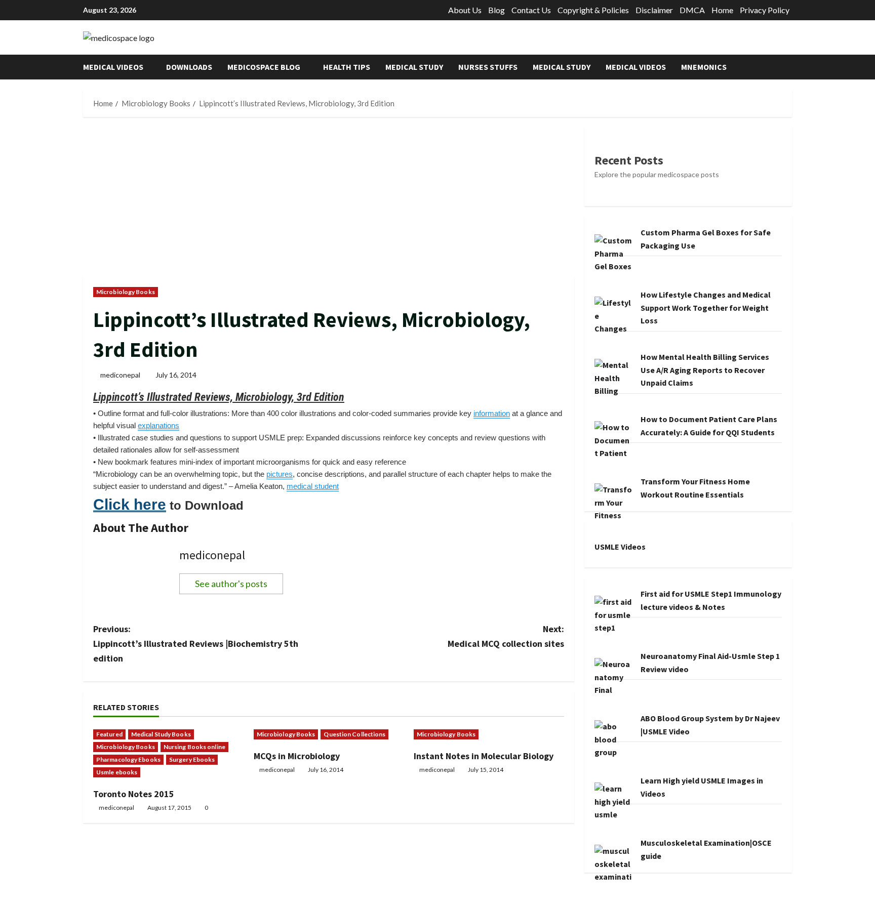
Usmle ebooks (116, 772)
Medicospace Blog (263, 67)
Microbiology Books (125, 292)
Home (722, 10)
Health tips (346, 67)
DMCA (692, 10)
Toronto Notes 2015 (133, 794)
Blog (496, 10)
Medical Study (414, 67)
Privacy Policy (764, 10)
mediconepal (120, 374)
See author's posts (231, 583)
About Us (465, 10)
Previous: (195, 643)
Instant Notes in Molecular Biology (483, 756)
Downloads (189, 67)
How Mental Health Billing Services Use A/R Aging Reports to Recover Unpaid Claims (705, 370)
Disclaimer (654, 10)
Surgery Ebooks (192, 759)
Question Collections (354, 734)
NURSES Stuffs (488, 67)
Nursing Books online (194, 747)
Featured (109, 734)
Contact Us (531, 10)
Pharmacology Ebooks (128, 759)
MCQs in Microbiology (297, 756)
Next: (506, 636)
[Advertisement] (328, 202)
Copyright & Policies (593, 10)
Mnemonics (704, 67)
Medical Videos (113, 67)
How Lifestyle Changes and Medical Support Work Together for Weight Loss (706, 307)
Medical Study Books (161, 734)
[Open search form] (789, 67)
